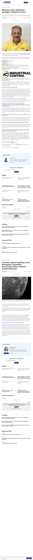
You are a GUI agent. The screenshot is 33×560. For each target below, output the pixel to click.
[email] (19, 20)
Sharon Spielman (4, 271)
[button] (2, 2)
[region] (16, 209)
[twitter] (16, 20)
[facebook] (13, 20)
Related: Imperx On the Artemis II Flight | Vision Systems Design (13, 322)
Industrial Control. (14, 142)
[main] (16, 558)
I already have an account (16, 217)
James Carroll (19, 144)
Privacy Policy (3, 558)
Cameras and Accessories (6, 7)
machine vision (23, 54)
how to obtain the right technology (24, 53)
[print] (30, 20)
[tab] (4, 207)
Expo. (13, 141)
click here (16, 147)
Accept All (29, 558)
